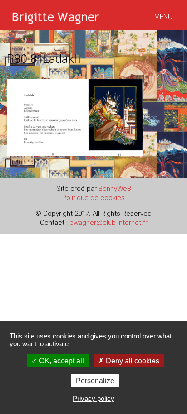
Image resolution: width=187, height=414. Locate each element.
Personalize (95, 381)
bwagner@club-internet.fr (108, 223)
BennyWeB (114, 189)
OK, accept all (60, 361)
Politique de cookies (93, 198)
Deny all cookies (131, 361)
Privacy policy (93, 398)
